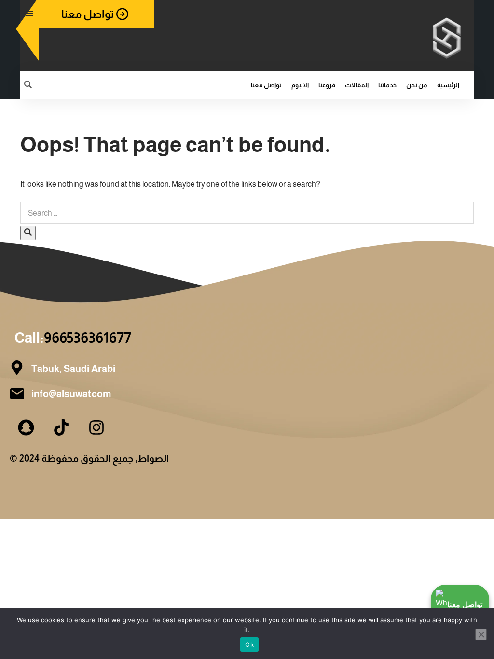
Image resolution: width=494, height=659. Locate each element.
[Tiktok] (61, 427)
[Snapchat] (26, 427)
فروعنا (326, 85)
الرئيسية (448, 85)
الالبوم (300, 85)
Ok (249, 644)
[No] (481, 634)
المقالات (357, 85)
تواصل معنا (266, 85)
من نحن (416, 85)
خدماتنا (387, 85)
